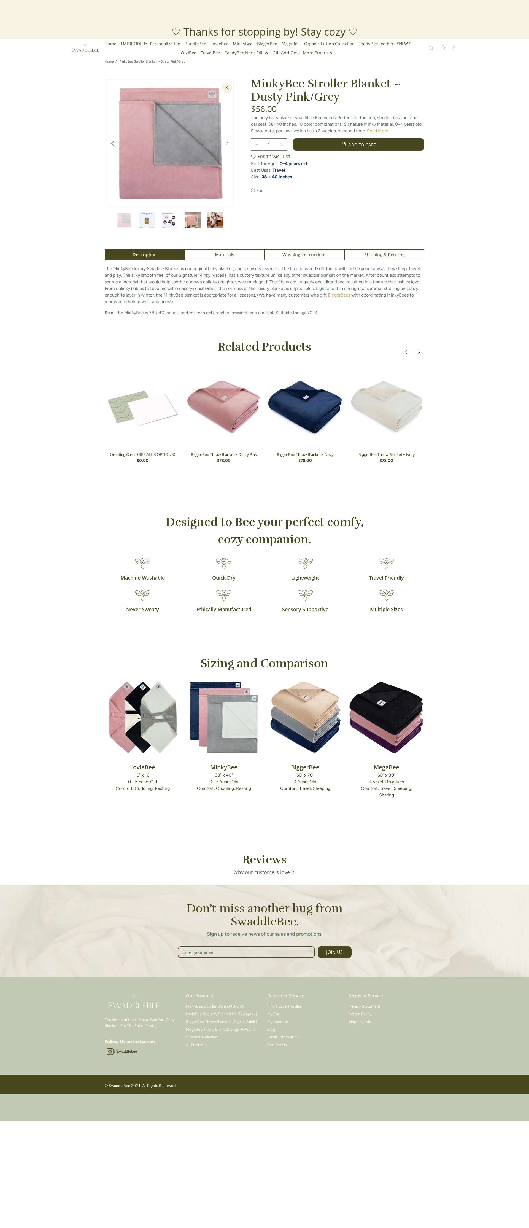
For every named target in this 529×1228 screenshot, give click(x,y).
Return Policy (360, 1014)
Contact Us (277, 1045)
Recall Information (283, 1037)
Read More (377, 130)
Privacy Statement (364, 1006)
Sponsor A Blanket (202, 1037)
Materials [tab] (224, 255)
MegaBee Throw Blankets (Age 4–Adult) (220, 1029)
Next (227, 143)
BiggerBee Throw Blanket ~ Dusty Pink (224, 454)
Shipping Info (360, 1021)
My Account (277, 1021)
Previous (112, 143)
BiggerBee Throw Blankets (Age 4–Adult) (221, 1021)
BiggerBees (339, 295)
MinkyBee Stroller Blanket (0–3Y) (214, 1006)
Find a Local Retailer (284, 1006)
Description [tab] (145, 255)
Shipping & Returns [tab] (384, 255)
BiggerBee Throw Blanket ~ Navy (305, 454)
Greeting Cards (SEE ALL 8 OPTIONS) (142, 454)
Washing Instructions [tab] (304, 255)
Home (109, 61)
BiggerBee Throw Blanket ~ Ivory (386, 454)
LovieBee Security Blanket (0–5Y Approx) (221, 1014)
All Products (196, 1045)
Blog (271, 1029)
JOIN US (334, 952)
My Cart (274, 1014)
